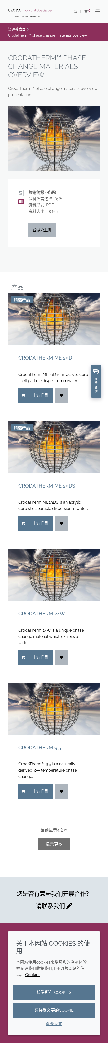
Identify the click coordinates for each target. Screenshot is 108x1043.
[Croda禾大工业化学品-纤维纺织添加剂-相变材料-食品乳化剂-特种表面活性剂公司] (31, 11)
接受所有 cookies (54, 992)
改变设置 (54, 1023)
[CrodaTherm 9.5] (54, 709)
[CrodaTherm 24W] (54, 575)
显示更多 (54, 844)
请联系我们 (50, 906)
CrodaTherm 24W (41, 614)
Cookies (32, 974)
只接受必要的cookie (54, 1010)
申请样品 (40, 395)
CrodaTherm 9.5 (39, 748)
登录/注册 (42, 230)
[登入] (61, 395)
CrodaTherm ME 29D (45, 358)
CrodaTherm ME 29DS (46, 486)
